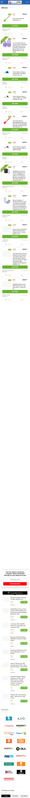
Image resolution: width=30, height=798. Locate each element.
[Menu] (2, 2)
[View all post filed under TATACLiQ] (9, 772)
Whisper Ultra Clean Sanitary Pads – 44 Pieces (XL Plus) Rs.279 (18, 696)
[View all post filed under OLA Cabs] (21, 748)
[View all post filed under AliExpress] (9, 726)
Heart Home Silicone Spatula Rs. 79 (18, 19)
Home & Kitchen (6, 29)
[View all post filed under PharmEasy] (9, 764)
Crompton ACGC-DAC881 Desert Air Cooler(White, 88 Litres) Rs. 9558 (18, 625)
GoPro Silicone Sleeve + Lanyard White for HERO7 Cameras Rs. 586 (20, 98)
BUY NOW (15, 26)
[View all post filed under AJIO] (21, 718)
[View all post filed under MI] (21, 741)
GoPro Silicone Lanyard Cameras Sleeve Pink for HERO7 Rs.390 (19, 148)
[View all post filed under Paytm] (9, 756)
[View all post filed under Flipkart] (21, 733)
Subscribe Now (15, 584)
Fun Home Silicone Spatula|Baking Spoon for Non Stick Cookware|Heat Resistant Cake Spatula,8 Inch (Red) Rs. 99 (20, 124)
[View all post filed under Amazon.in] (21, 726)
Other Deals (5, 240)
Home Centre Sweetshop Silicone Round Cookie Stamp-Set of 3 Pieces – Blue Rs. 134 (20, 232)
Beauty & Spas (6, 58)
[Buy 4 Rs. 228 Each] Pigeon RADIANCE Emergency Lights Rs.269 (18, 638)
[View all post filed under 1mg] (9, 718)
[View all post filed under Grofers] (9, 741)
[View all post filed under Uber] (21, 772)
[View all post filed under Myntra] (9, 748)
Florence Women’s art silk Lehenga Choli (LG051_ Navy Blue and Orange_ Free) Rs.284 (18, 665)
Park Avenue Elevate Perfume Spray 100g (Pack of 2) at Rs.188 (18, 651)
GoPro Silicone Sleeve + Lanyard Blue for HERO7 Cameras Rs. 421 (19, 73)
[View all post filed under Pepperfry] (21, 756)
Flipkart (12, 633)
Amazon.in (4, 30)
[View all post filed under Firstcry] (9, 733)
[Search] (27, 2)
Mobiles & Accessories (8, 186)
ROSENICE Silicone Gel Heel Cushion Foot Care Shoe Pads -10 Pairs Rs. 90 (19, 287)
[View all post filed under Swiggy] (21, 764)
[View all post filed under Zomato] (9, 779)
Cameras (4, 82)
